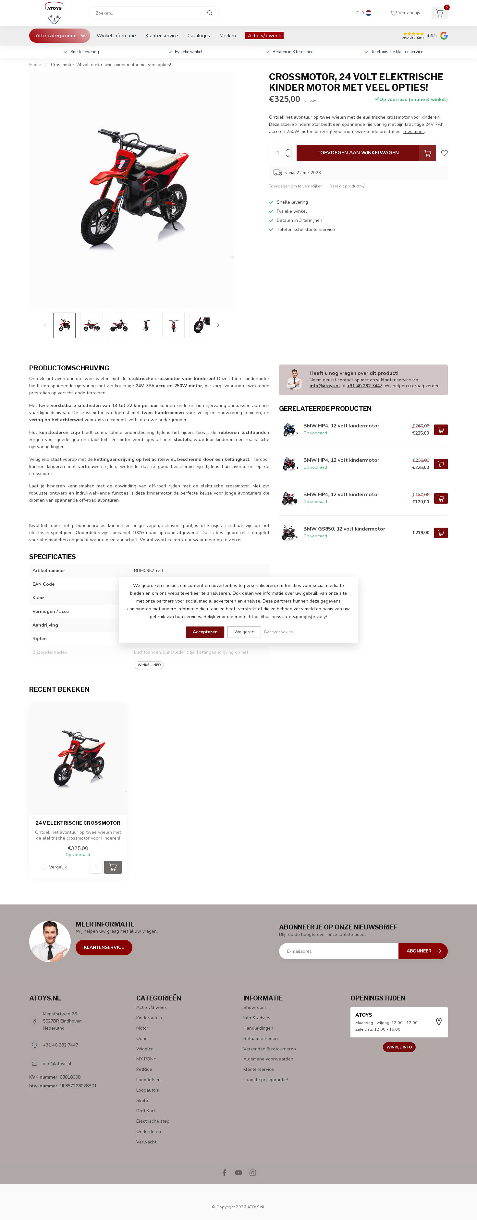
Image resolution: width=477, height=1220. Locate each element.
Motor (142, 1028)
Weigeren (244, 632)
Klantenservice (161, 35)
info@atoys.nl (325, 386)
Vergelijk (58, 867)
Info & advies (256, 1018)
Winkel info (399, 1047)
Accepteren (205, 632)
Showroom (254, 1007)
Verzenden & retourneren (269, 1049)
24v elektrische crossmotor (77, 823)
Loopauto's (147, 1090)
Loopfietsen (148, 1080)
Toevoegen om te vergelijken (296, 186)
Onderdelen (148, 1132)
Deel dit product (345, 186)
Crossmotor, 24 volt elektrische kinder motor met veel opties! (111, 65)
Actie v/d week (264, 35)
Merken (227, 35)
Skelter (143, 1100)
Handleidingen (258, 1028)
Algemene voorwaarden (268, 1059)
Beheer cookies (278, 632)
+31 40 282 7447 (364, 386)
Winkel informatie (116, 35)
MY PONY (146, 1059)
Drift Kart (145, 1111)
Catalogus (199, 35)
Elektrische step (152, 1121)
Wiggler (144, 1049)
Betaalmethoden (260, 1038)
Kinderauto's (149, 1018)
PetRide (144, 1069)
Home (35, 65)
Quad (142, 1038)
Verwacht (146, 1142)
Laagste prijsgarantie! (265, 1080)
